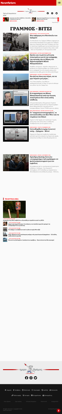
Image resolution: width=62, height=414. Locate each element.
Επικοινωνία (44, 401)
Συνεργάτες (48, 395)
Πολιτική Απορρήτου (31, 401)
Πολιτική (27, 390)
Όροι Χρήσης (18, 401)
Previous (3, 20)
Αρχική (8, 390)
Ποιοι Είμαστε (7, 401)
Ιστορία (26, 395)
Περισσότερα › (55, 22)
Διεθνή (45, 390)
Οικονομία (36, 390)
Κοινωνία (54, 390)
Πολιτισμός (17, 395)
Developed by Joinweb (53, 409)
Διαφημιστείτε (54, 401)
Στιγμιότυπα (37, 395)
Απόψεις (17, 390)
